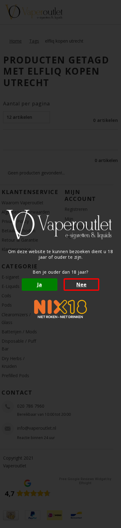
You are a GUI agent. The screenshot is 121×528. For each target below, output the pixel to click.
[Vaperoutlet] (60, 224)
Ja (39, 284)
